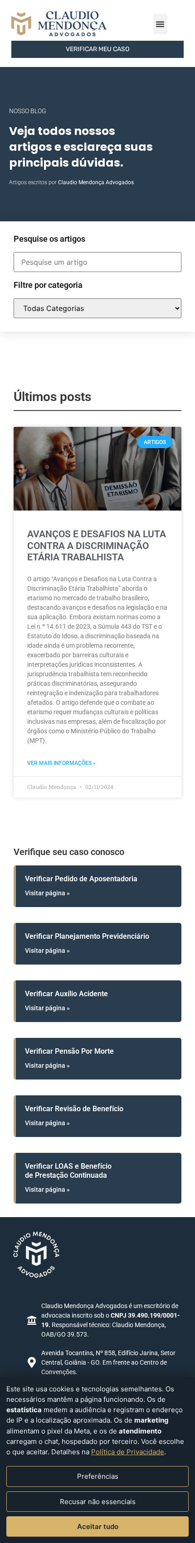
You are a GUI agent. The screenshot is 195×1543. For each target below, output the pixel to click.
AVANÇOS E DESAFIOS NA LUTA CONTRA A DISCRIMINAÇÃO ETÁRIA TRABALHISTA (96, 545)
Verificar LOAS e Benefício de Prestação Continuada (68, 1170)
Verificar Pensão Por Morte (69, 1051)
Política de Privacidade (127, 1451)
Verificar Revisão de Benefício (74, 1108)
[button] (160, 24)
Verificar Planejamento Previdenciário (87, 936)
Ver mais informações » (61, 763)
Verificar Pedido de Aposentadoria (81, 878)
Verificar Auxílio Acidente (66, 993)
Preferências (97, 1476)
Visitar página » (47, 893)
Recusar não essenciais (98, 1501)
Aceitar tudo (97, 1526)
